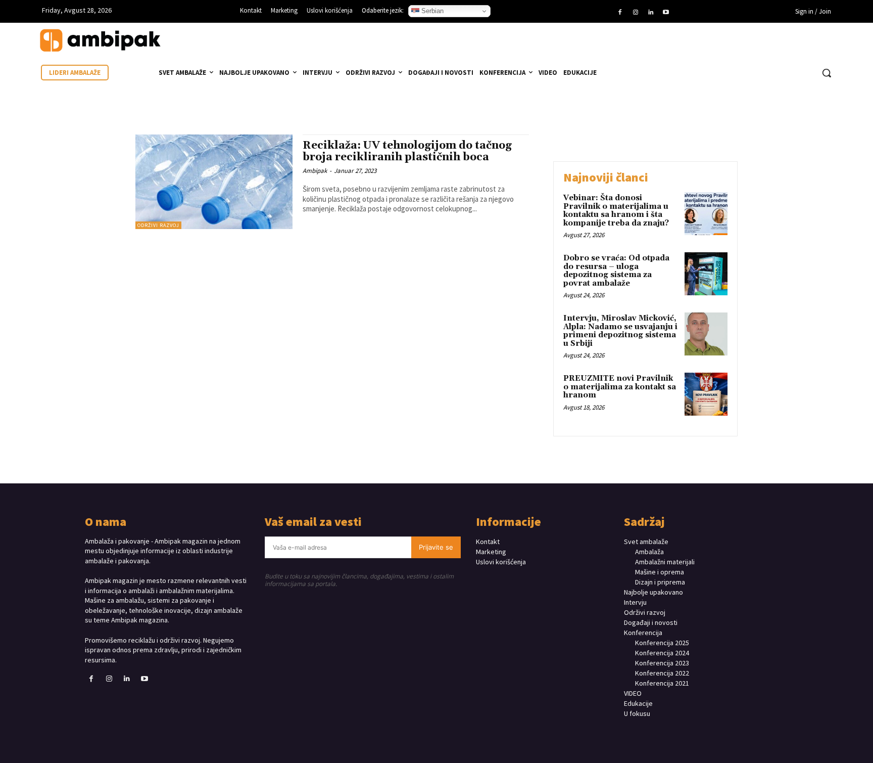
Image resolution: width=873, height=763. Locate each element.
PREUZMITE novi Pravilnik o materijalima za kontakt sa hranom (619, 387)
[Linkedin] (651, 13)
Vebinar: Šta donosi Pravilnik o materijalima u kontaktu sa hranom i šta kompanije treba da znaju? (616, 210)
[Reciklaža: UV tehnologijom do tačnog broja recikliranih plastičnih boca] (214, 181)
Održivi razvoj (158, 225)
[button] (826, 73)
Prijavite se (436, 547)
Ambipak (315, 170)
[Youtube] (666, 13)
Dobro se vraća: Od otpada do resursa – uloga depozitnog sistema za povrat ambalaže (616, 270)
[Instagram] (635, 13)
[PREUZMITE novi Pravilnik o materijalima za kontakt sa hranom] (706, 394)
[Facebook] (620, 13)
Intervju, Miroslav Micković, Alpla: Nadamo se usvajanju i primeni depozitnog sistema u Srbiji (620, 330)
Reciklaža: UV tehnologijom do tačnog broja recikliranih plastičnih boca (407, 151)
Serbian (431, 11)
